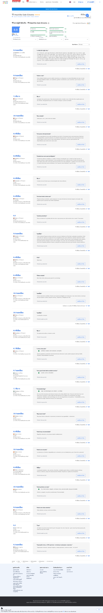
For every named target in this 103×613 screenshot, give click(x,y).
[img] (37, 14)
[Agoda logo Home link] (5, 2)
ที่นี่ (63, 611)
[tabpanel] (51, 292)
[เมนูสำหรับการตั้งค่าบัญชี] (99, 2)
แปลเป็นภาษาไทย (80, 64)
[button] (32, 2)
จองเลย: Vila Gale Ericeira (51, 9)
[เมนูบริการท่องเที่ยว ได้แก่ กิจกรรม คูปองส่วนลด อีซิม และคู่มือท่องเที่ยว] (60, 2)
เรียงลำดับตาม (75, 44)
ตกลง (99, 609)
